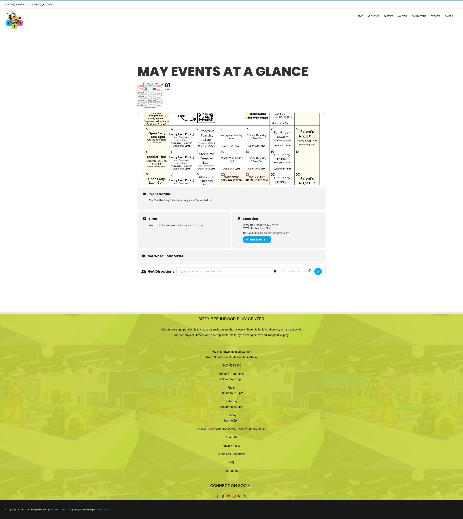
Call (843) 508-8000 (15, 4)
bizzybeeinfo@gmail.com (40, 4)
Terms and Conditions (231, 454)
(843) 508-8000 (231, 365)
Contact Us (231, 470)
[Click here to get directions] (318, 271)
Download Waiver (102, 509)
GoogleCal (175, 256)
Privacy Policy (231, 445)
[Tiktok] (223, 496)
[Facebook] (217, 496)
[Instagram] (234, 496)
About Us (231, 437)
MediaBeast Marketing (61, 509)
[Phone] (245, 496)
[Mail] (239, 496)
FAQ (231, 462)
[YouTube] (228, 496)
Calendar (156, 256)
